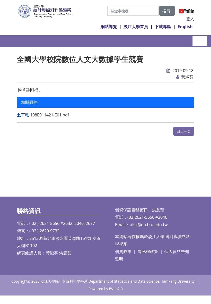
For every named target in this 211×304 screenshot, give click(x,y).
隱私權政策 (148, 251)
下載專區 (163, 26)
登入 (190, 19)
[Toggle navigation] (199, 41)
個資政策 (123, 251)
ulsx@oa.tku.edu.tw (149, 224)
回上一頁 (184, 131)
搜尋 (167, 11)
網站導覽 (109, 26)
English (185, 26)
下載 (25, 115)
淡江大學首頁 (136, 26)
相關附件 (29, 102)
